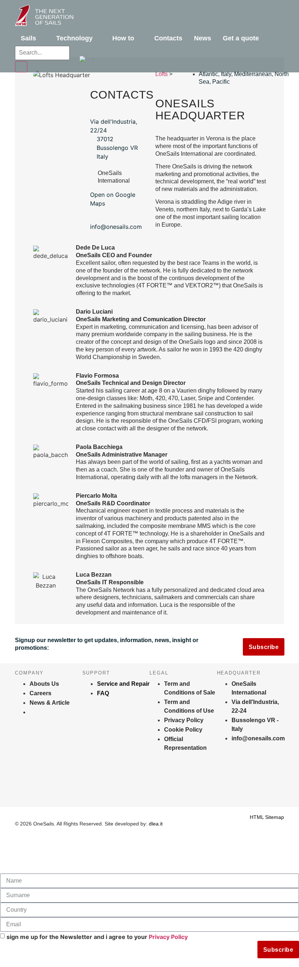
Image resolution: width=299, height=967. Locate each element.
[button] (86, 59)
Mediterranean (253, 74)
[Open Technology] (97, 38)
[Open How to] (139, 38)
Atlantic (208, 74)
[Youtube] (225, 789)
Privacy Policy (168, 936)
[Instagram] (20, 789)
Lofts (161, 74)
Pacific (221, 82)
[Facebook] (88, 789)
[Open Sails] (41, 38)
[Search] (21, 66)
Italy (226, 74)
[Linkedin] (157, 789)
